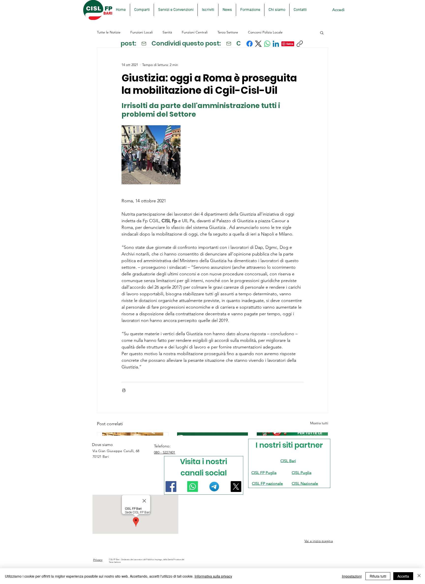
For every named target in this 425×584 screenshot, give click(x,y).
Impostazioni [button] (352, 576)
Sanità (167, 32)
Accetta (403, 576)
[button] (321, 32)
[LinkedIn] (276, 44)
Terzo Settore (227, 32)
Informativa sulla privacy (213, 576)
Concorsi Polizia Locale (265, 32)
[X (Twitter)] (258, 44)
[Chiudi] (419, 576)
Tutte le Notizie (109, 32)
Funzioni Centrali (195, 32)
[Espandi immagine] (151, 154)
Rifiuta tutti (378, 576)
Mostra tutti (319, 423)
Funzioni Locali (141, 32)
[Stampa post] (123, 390)
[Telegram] (214, 486)
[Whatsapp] (192, 486)
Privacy (98, 560)
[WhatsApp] (267, 44)
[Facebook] (249, 44)
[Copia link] (300, 44)
